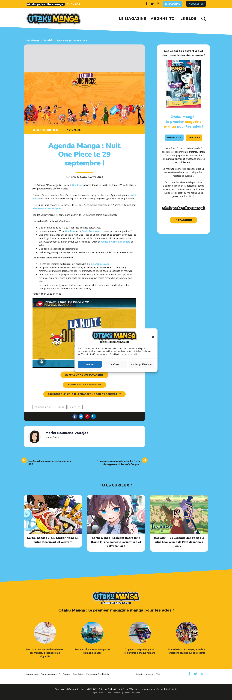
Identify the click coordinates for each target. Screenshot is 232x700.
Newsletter (196, 3)
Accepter (90, 364)
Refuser (115, 364)
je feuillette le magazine (84, 384)
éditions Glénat (43, 407)
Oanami (127, 692)
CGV (158, 674)
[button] (152, 337)
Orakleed (136, 692)
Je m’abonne (172, 3)
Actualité (74, 130)
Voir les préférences (142, 364)
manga (60, 407)
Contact (66, 674)
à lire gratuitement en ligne (46, 208)
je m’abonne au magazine (84, 375)
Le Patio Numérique (113, 692)
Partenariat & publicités (97, 674)
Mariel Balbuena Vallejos (87, 177)
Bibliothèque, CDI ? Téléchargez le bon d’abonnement (84, 394)
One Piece (77, 185)
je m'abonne (183, 220)
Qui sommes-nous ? (50, 674)
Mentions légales (144, 674)
